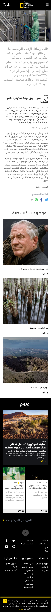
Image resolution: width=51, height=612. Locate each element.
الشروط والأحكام (29, 579)
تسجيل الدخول (10, 570)
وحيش (45, 540)
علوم (44, 441)
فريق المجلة (27, 567)
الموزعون (44, 567)
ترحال (46, 550)
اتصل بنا (45, 570)
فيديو (30, 540)
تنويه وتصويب (42, 563)
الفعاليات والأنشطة (28, 572)
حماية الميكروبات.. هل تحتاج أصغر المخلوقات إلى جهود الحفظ (25, 446)
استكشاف (43, 543)
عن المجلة (28, 563)
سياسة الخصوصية (28, 585)
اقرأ (44, 273)
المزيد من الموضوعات (19, 520)
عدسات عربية (27, 543)
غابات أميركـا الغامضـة (39, 328)
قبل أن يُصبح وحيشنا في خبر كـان (33, 268)
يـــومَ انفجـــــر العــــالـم (39, 387)
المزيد (21, 609)
